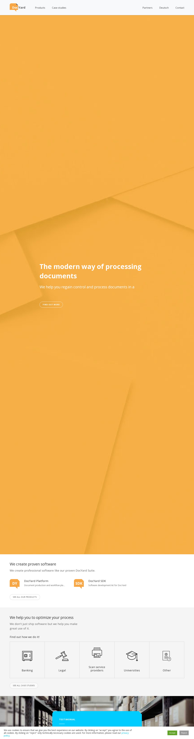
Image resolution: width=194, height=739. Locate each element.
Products (40, 7)
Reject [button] (184, 732)
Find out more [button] (51, 304)
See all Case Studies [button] (24, 685)
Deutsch (164, 7)
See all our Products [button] (25, 597)
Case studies (59, 7)
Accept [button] (172, 732)
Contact (180, 7)
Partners (147, 7)
